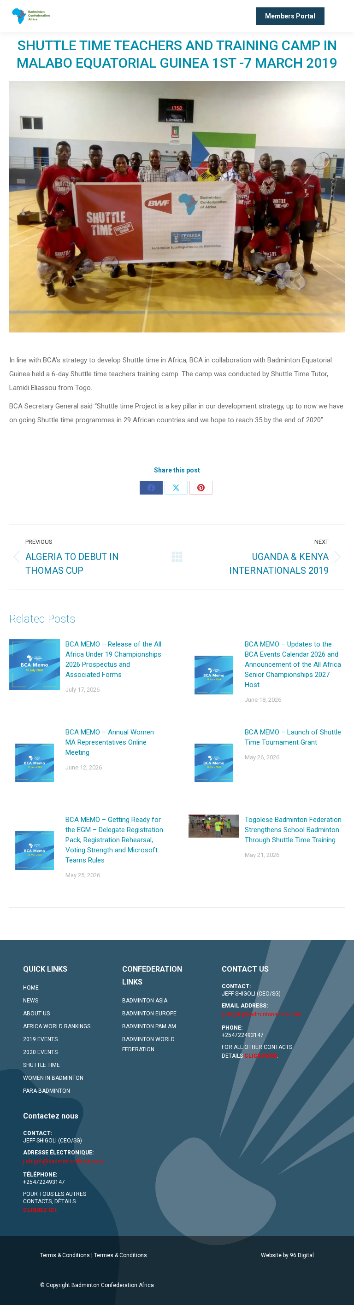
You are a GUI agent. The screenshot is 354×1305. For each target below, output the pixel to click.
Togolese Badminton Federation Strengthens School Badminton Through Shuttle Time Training (293, 830)
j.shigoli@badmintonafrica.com (262, 1014)
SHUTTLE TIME (41, 1065)
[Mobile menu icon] (339, 16)
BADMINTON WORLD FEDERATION (148, 1044)
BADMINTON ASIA (144, 1000)
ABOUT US (36, 1013)
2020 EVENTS (40, 1052)
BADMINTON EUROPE (149, 1013)
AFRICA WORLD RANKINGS (56, 1026)
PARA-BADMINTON (46, 1091)
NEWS (30, 1000)
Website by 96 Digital (287, 1255)
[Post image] (34, 664)
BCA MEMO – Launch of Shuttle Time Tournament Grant (293, 737)
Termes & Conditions (120, 1255)
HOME (31, 988)
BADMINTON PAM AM (149, 1026)
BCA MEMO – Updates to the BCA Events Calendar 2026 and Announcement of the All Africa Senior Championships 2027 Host (293, 664)
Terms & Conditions (65, 1255)
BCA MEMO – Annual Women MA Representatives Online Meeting (109, 742)
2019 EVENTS (40, 1039)
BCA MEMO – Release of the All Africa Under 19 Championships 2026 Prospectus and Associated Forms (113, 659)
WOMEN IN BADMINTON (53, 1078)
